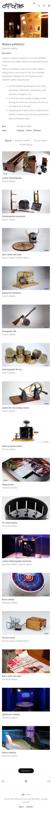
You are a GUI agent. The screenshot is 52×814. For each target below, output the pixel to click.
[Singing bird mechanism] (26, 278)
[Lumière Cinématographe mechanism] (26, 546)
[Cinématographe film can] (26, 355)
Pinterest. (37, 130)
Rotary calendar (8, 599)
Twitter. (29, 130)
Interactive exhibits (9, 48)
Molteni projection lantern (12, 446)
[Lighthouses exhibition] (26, 700)
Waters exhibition (9, 752)
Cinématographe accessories (13, 216)
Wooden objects (26, 144)
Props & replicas (40, 140)
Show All (8, 140)
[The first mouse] (26, 623)
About (21, 807)
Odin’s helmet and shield (11, 254)
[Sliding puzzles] (26, 470)
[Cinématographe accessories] (26, 202)
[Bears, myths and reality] (26, 661)
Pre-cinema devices (9, 522)
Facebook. (21, 130)
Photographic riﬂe (9, 331)
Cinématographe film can (12, 369)
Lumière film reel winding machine (15, 408)
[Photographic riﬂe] (26, 316)
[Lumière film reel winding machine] (26, 393)
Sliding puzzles (8, 484)
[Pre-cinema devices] (26, 508)
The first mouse (8, 637)
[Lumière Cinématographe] (26, 163)
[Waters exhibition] (26, 738)
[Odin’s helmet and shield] (26, 240)
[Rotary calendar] (26, 585)
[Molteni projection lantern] (26, 431)
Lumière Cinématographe (12, 178)
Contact (29, 807)
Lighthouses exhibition (11, 714)
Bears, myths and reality (11, 676)
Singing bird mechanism (11, 292)
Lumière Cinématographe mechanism (16, 561)
